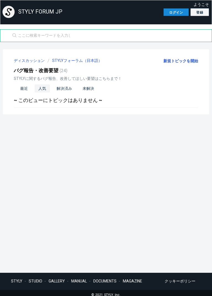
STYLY (16, 281)
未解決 (88, 88)
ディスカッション (29, 60)
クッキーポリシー (180, 281)
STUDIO (35, 281)
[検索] (13, 35)
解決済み (64, 88)
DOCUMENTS (104, 281)
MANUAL (79, 281)
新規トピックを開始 (180, 61)
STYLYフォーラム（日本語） (77, 60)
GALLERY (57, 281)
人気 (42, 88)
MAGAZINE (132, 281)
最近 (24, 88)
